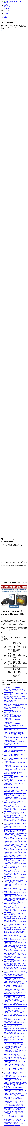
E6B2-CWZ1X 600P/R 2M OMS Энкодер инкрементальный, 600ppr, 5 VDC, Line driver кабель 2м (15, 782)
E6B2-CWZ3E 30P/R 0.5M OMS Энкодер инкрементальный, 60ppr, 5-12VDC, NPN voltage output (15, 894)
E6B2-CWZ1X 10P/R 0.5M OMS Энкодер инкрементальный (15, 713)
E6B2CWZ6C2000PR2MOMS (11, 1120)
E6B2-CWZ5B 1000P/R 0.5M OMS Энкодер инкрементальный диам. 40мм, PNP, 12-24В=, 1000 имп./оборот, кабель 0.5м (14, 977)
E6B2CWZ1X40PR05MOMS (11, 762)
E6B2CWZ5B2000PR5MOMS (11, 992)
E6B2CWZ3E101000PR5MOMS (12, 812)
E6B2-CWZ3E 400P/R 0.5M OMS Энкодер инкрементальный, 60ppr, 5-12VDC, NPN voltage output (15, 915)
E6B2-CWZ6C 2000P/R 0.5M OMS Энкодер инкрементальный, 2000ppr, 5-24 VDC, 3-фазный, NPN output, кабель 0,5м (15, 1117)
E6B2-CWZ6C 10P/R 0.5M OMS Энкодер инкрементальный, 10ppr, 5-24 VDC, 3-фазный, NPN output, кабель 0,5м (15, 1078)
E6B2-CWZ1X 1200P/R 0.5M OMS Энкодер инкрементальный (14, 717)
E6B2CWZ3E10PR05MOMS (11, 823)
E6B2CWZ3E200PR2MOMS (11, 866)
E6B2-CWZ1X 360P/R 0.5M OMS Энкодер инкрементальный (15, 756)
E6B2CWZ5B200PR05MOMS (11, 997)
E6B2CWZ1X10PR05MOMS (11, 711)
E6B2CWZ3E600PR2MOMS (11, 960)
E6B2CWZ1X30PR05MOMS (11, 750)
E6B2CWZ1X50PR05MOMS (11, 772)
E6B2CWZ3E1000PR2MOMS (11, 795)
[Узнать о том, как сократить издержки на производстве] (14, 607)
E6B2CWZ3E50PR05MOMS (11, 945)
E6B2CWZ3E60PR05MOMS (11, 966)
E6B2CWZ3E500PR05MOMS (11, 934)
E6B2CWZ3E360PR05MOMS (11, 902)
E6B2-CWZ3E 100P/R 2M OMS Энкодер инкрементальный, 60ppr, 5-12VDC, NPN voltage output (15, 809)
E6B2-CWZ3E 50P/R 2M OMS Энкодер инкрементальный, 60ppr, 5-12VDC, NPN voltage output (15, 952)
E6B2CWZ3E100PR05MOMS (11, 801)
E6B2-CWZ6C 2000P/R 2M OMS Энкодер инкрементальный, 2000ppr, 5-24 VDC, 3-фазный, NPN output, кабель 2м (15, 1123)
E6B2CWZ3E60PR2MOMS (11, 971)
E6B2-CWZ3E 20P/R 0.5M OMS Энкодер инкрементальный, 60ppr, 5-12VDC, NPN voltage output (15, 874)
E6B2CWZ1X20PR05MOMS (11, 741)
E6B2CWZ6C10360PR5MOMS (12, 1072)
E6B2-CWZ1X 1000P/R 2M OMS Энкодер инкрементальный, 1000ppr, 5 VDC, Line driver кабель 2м (15, 695)
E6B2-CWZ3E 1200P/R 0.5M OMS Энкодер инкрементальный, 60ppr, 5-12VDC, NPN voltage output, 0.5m (15, 835)
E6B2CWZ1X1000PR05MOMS (12, 687)
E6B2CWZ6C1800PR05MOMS (12, 1109)
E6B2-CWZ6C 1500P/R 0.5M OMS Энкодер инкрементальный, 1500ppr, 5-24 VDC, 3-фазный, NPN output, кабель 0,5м (15, 1100)
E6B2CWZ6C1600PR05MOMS (12, 1104)
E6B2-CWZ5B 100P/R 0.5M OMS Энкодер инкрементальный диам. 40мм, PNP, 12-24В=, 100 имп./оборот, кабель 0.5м (15, 983)
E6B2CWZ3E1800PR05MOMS (12, 844)
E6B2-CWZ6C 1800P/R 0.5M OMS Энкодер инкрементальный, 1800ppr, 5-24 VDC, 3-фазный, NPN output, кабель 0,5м (15, 1112)
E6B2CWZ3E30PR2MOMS (11, 898)
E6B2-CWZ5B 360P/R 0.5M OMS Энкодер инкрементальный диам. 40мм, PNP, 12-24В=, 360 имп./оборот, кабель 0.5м (15, 1011)
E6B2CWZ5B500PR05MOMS (11, 1019)
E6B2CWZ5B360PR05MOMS (11, 1008)
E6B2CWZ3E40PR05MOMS (11, 924)
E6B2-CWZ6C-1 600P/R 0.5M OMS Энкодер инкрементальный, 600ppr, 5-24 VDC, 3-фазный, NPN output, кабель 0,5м (14, 1106)
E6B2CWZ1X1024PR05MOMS (12, 705)
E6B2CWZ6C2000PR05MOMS (12, 1115)
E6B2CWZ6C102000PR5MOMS (12, 1068)
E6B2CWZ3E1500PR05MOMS (12, 838)
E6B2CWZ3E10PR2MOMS (11, 829)
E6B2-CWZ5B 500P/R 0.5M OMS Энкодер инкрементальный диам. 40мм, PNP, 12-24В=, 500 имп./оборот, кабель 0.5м (15, 1022)
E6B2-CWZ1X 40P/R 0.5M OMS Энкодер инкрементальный (15, 764)
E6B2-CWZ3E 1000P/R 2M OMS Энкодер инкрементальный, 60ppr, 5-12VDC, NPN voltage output (15, 798)
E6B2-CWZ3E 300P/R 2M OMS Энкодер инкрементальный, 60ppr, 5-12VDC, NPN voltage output (15, 889)
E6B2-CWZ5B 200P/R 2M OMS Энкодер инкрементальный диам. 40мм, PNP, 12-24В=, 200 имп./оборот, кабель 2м (15, 1005)
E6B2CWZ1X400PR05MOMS (11, 758)
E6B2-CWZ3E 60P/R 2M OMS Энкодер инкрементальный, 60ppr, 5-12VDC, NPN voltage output (15, 973)
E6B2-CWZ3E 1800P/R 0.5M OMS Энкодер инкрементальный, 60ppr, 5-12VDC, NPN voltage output (15, 846)
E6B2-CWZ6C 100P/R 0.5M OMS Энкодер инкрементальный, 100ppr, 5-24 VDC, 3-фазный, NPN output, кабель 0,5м (15, 1055)
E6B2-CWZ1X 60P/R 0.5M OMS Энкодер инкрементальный (15, 787)
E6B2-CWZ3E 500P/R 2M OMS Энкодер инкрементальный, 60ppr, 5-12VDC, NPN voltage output (15, 941)
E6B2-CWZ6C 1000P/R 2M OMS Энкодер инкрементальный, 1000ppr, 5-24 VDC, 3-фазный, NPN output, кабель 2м (15, 1049)
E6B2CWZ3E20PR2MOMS (11, 877)
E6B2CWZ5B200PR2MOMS (11, 1003)
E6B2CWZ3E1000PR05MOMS (12, 790)
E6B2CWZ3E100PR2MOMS (11, 806)
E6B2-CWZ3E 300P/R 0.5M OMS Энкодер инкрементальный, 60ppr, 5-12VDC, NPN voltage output (15, 883)
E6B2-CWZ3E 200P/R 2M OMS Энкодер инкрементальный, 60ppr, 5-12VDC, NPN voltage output (15, 868)
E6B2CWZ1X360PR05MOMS (11, 754)
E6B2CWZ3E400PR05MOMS (11, 913)
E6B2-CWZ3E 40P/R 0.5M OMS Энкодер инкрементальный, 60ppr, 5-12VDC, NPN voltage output (15, 926)
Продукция (7, 4)
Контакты (6, 8)
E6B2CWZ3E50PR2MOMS (11, 950)
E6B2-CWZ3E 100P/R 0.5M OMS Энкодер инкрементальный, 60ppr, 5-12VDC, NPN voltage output (15, 803)
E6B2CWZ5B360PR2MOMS (11, 1014)
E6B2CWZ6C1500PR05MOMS (12, 1098)
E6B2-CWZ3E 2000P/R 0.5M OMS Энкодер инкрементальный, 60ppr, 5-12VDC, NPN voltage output (15, 851)
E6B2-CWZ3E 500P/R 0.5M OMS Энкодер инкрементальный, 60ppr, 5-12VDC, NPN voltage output (15, 936)
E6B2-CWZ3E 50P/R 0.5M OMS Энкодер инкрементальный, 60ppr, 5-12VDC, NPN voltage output (15, 947)
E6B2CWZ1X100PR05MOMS (11, 699)
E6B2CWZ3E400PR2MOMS (11, 919)
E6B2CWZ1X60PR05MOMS (11, 786)
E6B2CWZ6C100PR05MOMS (11, 1053)
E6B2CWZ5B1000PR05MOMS (12, 975)
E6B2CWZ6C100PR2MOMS (11, 1058)
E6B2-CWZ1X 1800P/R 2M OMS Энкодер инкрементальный (15, 729)
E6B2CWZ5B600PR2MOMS (11, 1036)
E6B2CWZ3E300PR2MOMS (11, 887)
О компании (7, 2)
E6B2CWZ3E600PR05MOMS (11, 954)
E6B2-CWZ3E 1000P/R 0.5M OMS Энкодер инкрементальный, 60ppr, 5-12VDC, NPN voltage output (15, 792)
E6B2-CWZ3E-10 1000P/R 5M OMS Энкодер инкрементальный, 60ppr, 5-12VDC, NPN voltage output (15, 814)
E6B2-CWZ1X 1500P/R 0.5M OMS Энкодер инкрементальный (14, 721)
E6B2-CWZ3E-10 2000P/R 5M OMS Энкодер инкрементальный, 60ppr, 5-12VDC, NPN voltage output (15, 820)
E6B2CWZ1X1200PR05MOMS (12, 715)
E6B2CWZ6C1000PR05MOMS (12, 1042)
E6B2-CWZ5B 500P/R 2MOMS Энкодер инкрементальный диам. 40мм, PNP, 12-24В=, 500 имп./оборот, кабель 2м (15, 1027)
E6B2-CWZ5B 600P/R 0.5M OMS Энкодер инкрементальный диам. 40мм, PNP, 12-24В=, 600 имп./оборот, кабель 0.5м (15, 1033)
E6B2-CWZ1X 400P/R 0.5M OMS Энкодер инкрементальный (15, 760)
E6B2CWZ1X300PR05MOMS (11, 746)
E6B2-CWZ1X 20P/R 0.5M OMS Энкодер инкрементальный (15, 743)
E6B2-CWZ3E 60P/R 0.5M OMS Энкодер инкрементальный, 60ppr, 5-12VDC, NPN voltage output (15, 968)
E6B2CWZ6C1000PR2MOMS (11, 1047)
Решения (6, 5)
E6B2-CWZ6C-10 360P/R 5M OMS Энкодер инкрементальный (14, 1074)
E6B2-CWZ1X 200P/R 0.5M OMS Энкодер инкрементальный (15, 739)
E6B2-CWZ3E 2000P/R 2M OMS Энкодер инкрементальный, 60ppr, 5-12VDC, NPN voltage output (15, 857)
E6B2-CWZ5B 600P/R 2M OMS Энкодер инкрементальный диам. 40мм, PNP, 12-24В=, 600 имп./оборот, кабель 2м (15, 1038)
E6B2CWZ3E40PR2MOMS (11, 930)
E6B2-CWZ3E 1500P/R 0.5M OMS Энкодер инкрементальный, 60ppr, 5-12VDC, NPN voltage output (15, 840)
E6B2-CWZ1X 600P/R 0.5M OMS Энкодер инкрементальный (15, 778)
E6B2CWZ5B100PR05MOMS (11, 981)
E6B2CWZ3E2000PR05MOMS (12, 849)
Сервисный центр (8, 6)
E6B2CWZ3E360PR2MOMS (11, 907)
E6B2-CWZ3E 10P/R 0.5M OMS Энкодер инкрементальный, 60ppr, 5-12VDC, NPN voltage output (15, 825)
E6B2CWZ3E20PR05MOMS (11, 871)
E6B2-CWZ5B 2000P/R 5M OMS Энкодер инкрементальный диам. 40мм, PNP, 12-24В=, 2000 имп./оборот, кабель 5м (15, 994)
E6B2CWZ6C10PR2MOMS (11, 1082)
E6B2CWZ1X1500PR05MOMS (12, 719)
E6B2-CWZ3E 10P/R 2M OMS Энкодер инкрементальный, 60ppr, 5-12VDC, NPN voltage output (15, 830)
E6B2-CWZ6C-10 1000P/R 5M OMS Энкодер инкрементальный (14, 1065)
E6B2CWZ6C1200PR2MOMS (11, 1093)
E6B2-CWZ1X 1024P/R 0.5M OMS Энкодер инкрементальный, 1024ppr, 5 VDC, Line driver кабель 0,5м (14, 708)
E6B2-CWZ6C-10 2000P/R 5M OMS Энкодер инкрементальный (14, 1070)
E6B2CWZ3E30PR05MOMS (11, 892)
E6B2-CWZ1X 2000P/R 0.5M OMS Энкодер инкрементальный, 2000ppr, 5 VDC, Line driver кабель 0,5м (14, 734)
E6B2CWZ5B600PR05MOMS (11, 1031)
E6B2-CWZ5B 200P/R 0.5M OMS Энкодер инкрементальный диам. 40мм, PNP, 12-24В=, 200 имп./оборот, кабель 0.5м (15, 1000)
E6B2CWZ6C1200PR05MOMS (12, 1087)
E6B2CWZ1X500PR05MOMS (11, 766)
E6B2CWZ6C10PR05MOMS (11, 1076)
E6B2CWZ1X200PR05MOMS (11, 737)
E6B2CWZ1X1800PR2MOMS (11, 728)
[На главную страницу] (13, 1)
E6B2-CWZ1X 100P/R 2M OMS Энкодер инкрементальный (15, 703)
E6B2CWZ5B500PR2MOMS (11, 1025)
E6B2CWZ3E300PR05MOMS (11, 881)
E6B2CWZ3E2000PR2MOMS (11, 855)
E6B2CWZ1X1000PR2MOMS (11, 693)
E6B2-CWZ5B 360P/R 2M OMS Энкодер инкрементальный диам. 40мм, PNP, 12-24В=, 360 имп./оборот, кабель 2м (15, 1016)
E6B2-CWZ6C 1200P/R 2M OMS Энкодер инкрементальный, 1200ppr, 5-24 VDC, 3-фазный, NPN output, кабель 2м (15, 1095)
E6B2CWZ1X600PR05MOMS (11, 776)
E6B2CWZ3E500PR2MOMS (11, 939)
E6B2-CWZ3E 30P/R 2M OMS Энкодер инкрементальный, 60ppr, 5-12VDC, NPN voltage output (15, 899)
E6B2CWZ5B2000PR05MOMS (12, 986)
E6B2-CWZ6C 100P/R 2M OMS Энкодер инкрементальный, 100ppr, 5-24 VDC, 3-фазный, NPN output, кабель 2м (15, 1060)
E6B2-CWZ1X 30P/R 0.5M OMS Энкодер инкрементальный (15, 751)
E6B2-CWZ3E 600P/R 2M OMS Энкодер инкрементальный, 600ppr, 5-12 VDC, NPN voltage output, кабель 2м (15, 962)
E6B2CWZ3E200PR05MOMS (11, 860)
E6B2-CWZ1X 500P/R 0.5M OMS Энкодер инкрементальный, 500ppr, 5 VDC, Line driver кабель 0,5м (15, 768)
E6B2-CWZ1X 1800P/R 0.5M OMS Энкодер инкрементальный (14, 725)
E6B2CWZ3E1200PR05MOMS (12, 833)
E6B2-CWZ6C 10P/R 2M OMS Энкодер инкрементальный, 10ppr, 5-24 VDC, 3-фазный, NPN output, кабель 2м (15, 1084)
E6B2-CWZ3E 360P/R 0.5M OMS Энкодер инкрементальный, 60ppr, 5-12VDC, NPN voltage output (15, 904)
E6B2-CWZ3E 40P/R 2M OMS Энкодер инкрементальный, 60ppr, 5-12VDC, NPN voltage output (15, 931)
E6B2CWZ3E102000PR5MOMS (12, 818)
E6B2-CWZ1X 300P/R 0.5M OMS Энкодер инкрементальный (15, 747)
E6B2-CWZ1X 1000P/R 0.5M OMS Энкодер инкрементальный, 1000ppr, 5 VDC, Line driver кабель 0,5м (14, 690)
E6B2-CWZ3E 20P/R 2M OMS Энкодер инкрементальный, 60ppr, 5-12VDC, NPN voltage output (15, 879)
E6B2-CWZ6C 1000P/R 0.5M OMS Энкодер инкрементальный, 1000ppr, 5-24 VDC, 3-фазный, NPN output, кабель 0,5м (15, 1044)
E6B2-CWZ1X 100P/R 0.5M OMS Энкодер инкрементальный (15, 700)
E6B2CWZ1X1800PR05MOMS (12, 723)
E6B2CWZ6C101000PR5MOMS (12, 1064)
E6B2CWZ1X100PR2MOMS (11, 703)
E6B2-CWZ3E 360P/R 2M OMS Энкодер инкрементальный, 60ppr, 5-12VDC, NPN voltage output (15, 910)
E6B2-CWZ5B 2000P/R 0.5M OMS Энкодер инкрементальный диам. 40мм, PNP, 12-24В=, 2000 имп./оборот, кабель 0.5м (14, 988)
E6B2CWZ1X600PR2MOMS (11, 780)
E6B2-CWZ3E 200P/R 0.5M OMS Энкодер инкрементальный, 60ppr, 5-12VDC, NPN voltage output (15, 863)
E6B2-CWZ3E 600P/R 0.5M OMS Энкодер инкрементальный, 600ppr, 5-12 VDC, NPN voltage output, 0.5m (15, 957)
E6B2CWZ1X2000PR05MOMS (12, 732)
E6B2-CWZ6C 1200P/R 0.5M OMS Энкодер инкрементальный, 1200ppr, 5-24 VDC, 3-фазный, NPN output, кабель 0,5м (15, 1089)
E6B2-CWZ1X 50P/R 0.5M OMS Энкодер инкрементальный (15, 774)
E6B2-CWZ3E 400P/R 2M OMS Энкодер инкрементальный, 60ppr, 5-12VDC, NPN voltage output (15, 921)
